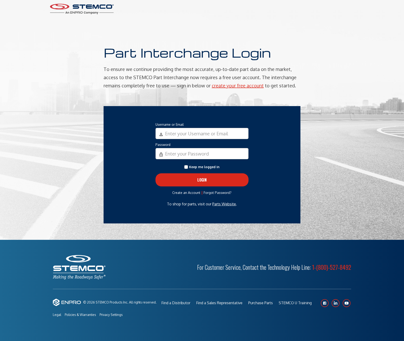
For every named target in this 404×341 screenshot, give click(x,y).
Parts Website (224, 204)
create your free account (238, 85)
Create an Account (186, 193)
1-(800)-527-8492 (331, 267)
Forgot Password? (217, 193)
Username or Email (169, 124)
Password (162, 145)
